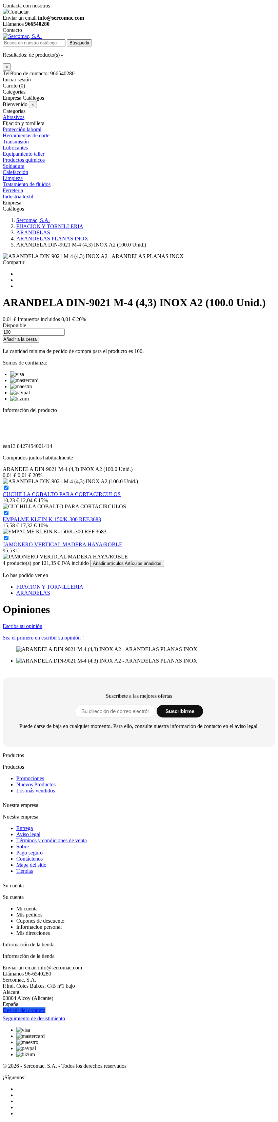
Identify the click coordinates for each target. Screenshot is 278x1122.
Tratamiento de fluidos (27, 184)
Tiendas (24, 871)
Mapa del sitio (31, 865)
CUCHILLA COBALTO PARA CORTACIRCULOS (62, 494)
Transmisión (16, 141)
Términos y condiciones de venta (51, 840)
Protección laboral (22, 129)
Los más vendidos (35, 790)
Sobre (22, 846)
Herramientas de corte (26, 135)
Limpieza (13, 178)
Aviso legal (28, 834)
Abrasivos (13, 117)
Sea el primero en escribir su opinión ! (43, 638)
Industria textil (18, 196)
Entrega (24, 828)
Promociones (30, 778)
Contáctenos (29, 859)
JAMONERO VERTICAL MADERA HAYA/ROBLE (62, 544)
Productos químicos (24, 160)
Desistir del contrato (24, 1010)
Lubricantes (15, 148)
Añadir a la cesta (20, 339)
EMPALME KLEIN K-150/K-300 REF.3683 (52, 519)
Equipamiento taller (23, 154)
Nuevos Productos (36, 784)
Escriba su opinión (22, 626)
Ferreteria (13, 190)
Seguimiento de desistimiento (34, 1018)
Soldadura (13, 166)
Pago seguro (29, 852)
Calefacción (15, 172)
